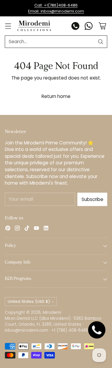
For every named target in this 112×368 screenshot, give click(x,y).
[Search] (100, 41)
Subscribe (92, 199)
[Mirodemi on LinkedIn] (46, 229)
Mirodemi (52, 312)
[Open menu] (8, 26)
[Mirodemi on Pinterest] (7, 229)
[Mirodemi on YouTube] (36, 229)
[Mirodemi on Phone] (75, 27)
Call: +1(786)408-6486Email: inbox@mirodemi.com (56, 8)
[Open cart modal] (102, 26)
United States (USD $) (29, 301)
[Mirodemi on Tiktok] (26, 229)
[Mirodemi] (34, 26)
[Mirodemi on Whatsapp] (89, 27)
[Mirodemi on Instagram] (17, 229)
